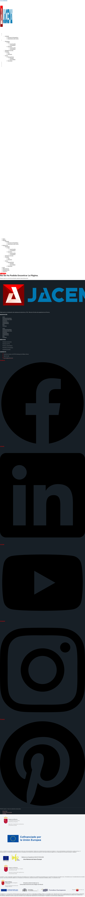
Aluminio (9, 46)
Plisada (12, 58)
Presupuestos (5, 63)
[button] (42, 152)
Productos (5, 40)
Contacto (4, 66)
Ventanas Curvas (9, 50)
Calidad (7, 36)
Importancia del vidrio (13, 38)
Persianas (9, 61)
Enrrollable (12, 59)
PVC (8, 42)
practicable (13, 44)
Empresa (4, 34)
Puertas (7, 51)
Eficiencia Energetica (12, 37)
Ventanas (7, 41)
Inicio (3, 33)
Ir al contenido (3, 0)
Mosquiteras (10, 57)
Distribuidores (5, 64)
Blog (3, 62)
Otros (6, 55)
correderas (12, 45)
